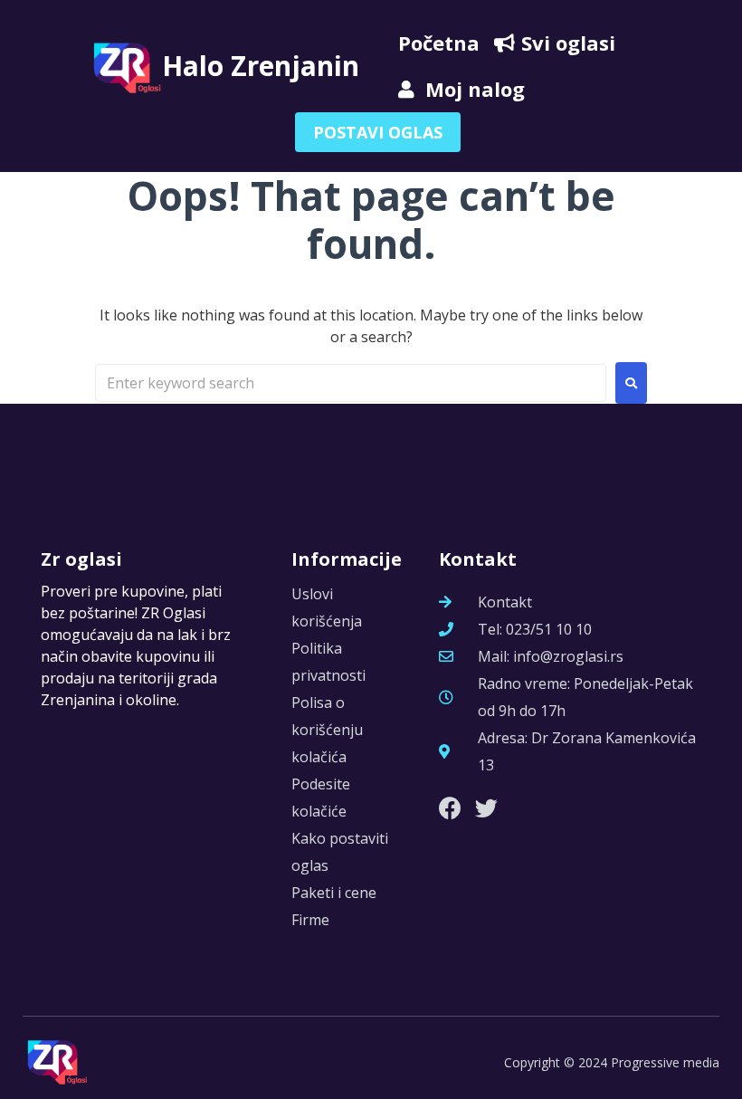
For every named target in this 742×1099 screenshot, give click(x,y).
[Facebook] (450, 808)
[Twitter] (486, 808)
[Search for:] (350, 383)
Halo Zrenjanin (260, 65)
